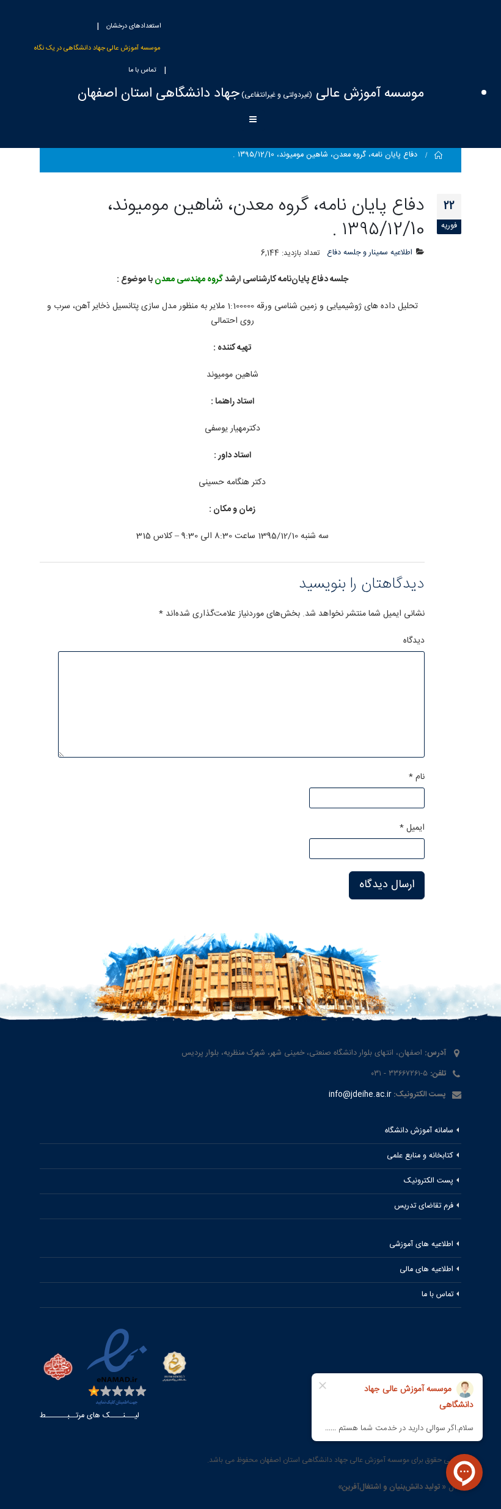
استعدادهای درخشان (133, 26)
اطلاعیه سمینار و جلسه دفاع (369, 252)
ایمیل (412, 828)
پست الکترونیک (428, 1181)
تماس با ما (142, 70)
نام (417, 777)
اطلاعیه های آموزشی (421, 1244)
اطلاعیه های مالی (426, 1269)
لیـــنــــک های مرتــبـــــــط (89, 1415)
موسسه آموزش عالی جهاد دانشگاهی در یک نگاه (97, 48)
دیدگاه (414, 640)
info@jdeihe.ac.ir (360, 1094)
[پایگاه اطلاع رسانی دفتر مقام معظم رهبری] (58, 1368)
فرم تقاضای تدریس (423, 1206)
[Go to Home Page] (438, 155)
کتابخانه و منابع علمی (420, 1155)
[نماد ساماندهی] (174, 1366)
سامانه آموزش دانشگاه (419, 1130)
